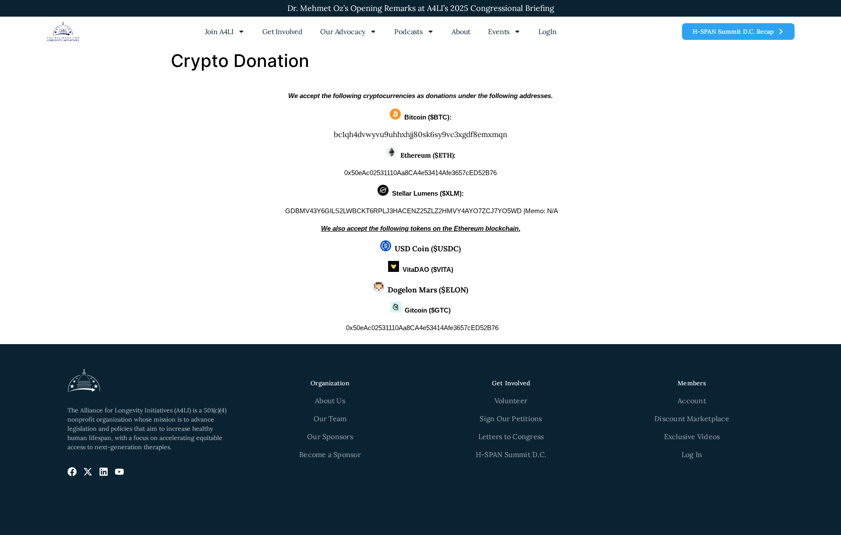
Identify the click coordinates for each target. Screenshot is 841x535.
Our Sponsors (330, 436)
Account (692, 400)
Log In (692, 454)
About (461, 31)
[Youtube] (119, 471)
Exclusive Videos (692, 436)
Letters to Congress (511, 436)
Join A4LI (219, 31)
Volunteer (511, 400)
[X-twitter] (87, 471)
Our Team (330, 418)
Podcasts (408, 31)
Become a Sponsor (330, 454)
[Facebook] (72, 471)
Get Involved (282, 31)
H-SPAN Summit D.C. (511, 454)
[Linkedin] (103, 471)
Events (498, 31)
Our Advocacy (342, 31)
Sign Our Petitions (511, 418)
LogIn (547, 31)
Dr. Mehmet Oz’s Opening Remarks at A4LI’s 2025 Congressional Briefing (420, 8)
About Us (330, 400)
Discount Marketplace (691, 418)
